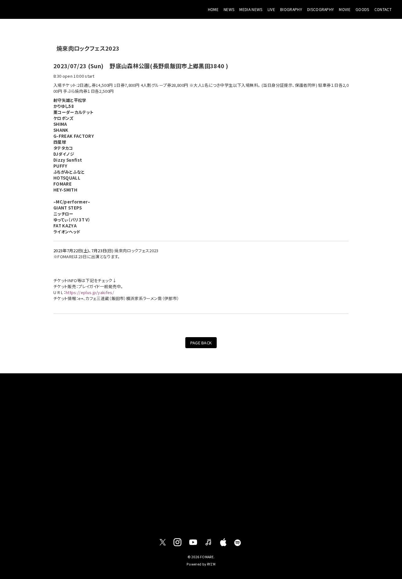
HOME (213, 9)
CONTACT (383, 9)
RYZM (211, 564)
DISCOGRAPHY (320, 9)
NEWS (229, 9)
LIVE (271, 9)
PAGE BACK (201, 343)
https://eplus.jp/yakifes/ (90, 292)
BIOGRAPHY (291, 9)
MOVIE (344, 9)
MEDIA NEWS (250, 9)
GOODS (362, 9)
